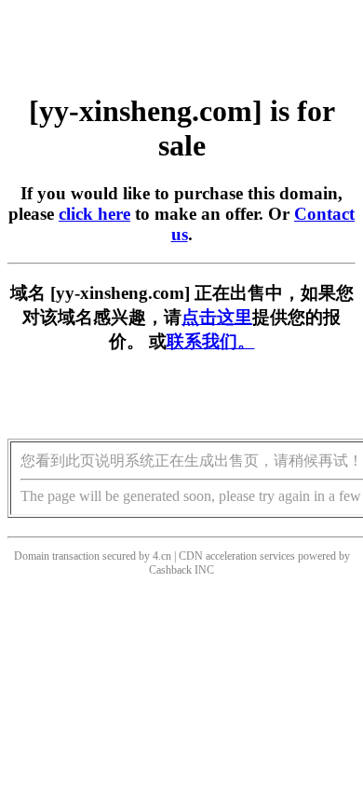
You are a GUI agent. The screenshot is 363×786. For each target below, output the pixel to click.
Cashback (170, 569)
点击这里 (217, 317)
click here (94, 214)
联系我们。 (211, 341)
